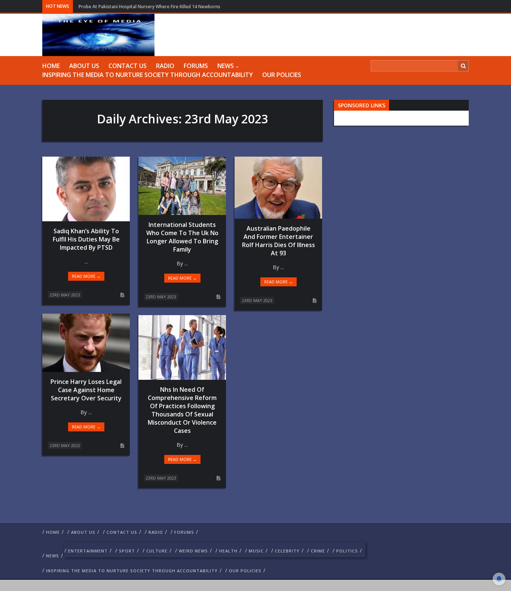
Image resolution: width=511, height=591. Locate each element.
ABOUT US (84, 66)
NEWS (225, 66)
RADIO (165, 66)
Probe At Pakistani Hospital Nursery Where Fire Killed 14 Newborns (149, 6)
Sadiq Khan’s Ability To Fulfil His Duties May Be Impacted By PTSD (86, 239)
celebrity (287, 551)
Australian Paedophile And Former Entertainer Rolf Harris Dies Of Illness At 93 (278, 240)
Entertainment (88, 551)
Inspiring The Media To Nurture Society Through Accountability (147, 75)
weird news (193, 551)
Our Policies (281, 75)
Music (256, 551)
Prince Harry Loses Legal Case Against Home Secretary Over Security (86, 390)
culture (157, 551)
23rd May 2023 (65, 295)
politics (347, 551)
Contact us (127, 66)
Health (228, 551)
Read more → (86, 276)
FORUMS (196, 66)
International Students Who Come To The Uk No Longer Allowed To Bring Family (182, 237)
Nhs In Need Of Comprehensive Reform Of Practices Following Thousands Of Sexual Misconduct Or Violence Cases (182, 410)
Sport (127, 551)
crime (318, 551)
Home (51, 66)
